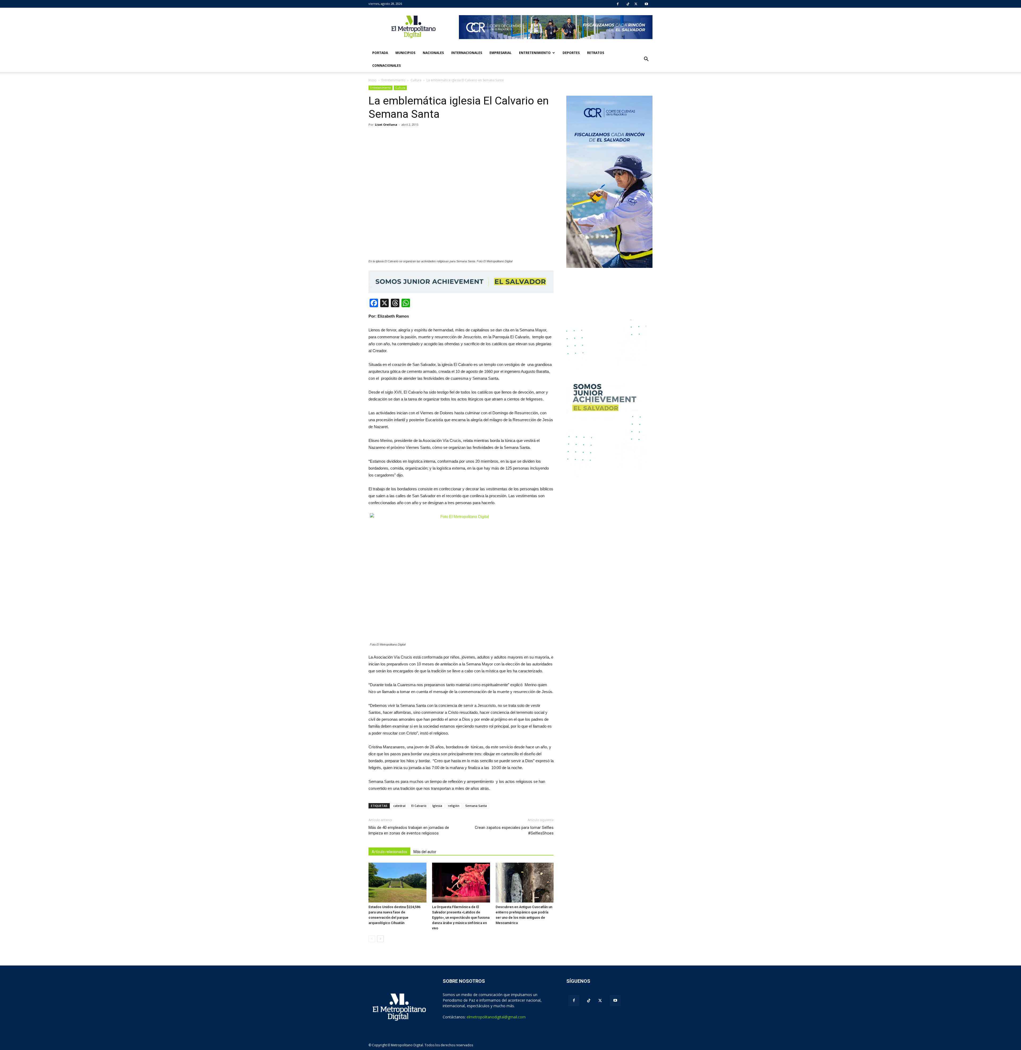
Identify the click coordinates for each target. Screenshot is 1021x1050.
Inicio (372, 80)
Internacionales (466, 52)
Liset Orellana (386, 124)
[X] (635, 4)
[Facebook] (618, 4)
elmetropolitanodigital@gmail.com (496, 1016)
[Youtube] (646, 4)
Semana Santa (476, 806)
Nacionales (433, 52)
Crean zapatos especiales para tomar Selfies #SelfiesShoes (514, 830)
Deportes (571, 52)
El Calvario (418, 806)
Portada (380, 52)
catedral (399, 806)
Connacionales (386, 65)
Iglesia (437, 806)
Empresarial (500, 52)
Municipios (405, 52)
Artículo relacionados (389, 852)
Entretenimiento (535, 52)
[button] (646, 59)
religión (453, 806)
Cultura (400, 88)
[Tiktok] (628, 4)
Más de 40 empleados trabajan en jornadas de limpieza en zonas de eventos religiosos (409, 830)
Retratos (595, 52)
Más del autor (424, 852)
